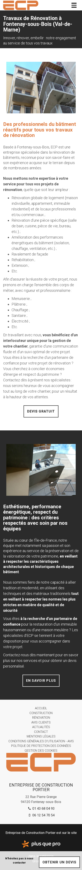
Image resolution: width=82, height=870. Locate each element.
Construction (41, 713)
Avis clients (41, 722)
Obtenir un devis (59, 862)
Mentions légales (41, 736)
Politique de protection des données (41, 746)
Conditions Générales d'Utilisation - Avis (41, 741)
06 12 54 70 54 (43, 815)
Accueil (41, 708)
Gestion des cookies (41, 750)
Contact (41, 732)
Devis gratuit (41, 411)
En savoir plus (41, 681)
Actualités (41, 727)
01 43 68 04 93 (43, 809)
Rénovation (41, 718)
